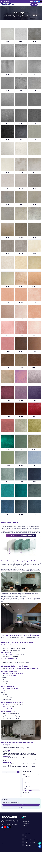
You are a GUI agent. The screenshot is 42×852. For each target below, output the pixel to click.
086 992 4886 (32, 842)
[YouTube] (37, 1)
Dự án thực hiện (5, 836)
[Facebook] (35, 1)
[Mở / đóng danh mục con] (39, 774)
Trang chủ (14, 9)
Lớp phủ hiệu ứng (19, 9)
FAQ (3, 841)
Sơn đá (24, 774)
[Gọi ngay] (39, 843)
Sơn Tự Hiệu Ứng (26, 782)
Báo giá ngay (34, 4)
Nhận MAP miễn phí (21, 804)
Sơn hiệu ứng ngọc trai (27, 780)
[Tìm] (18, 772)
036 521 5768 (22, 807)
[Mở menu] (39, 4)
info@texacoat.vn (28, 845)
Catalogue (4, 839)
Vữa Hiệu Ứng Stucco (27, 786)
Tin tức (3, 837)
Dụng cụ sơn (25, 795)
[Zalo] (39, 1)
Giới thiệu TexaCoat (5, 834)
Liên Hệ (3, 843)
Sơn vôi (25, 788)
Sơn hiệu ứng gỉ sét (27, 778)
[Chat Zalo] (39, 846)
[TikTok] (41, 1)
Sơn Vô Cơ (25, 784)
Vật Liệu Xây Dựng (26, 792)
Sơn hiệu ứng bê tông (28, 790)
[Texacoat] (15, 4)
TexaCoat (9, 567)
